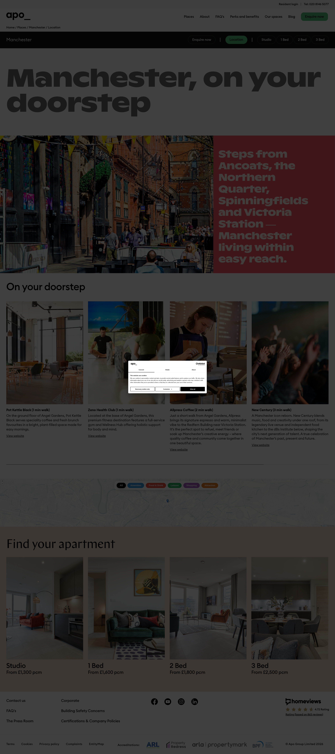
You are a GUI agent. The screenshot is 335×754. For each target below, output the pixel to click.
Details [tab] (167, 370)
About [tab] (194, 370)
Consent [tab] (141, 370)
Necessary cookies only (142, 389)
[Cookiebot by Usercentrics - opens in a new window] (197, 364)
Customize (166, 389)
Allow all (192, 389)
